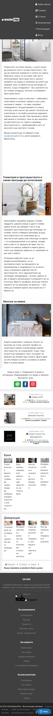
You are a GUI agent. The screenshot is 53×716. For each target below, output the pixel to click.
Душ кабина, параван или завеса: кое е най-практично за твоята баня (20, 479)
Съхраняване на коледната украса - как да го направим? (8, 539)
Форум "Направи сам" (26, 633)
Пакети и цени (26, 694)
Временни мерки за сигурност (23, 713)
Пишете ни (26, 624)
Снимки (42, 10)
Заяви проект (44, 4)
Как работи (26, 652)
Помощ (27, 661)
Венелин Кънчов (36, 415)
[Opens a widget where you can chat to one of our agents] (44, 712)
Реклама (26, 620)
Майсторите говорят (26, 689)
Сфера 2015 (37, 397)
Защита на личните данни (20, 709)
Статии (41, 16)
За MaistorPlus (26, 615)
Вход (40, 35)
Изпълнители (44, 23)
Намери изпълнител (26, 657)
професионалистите (14, 136)
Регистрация (43, 29)
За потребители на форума (26, 665)
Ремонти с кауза (27, 628)
